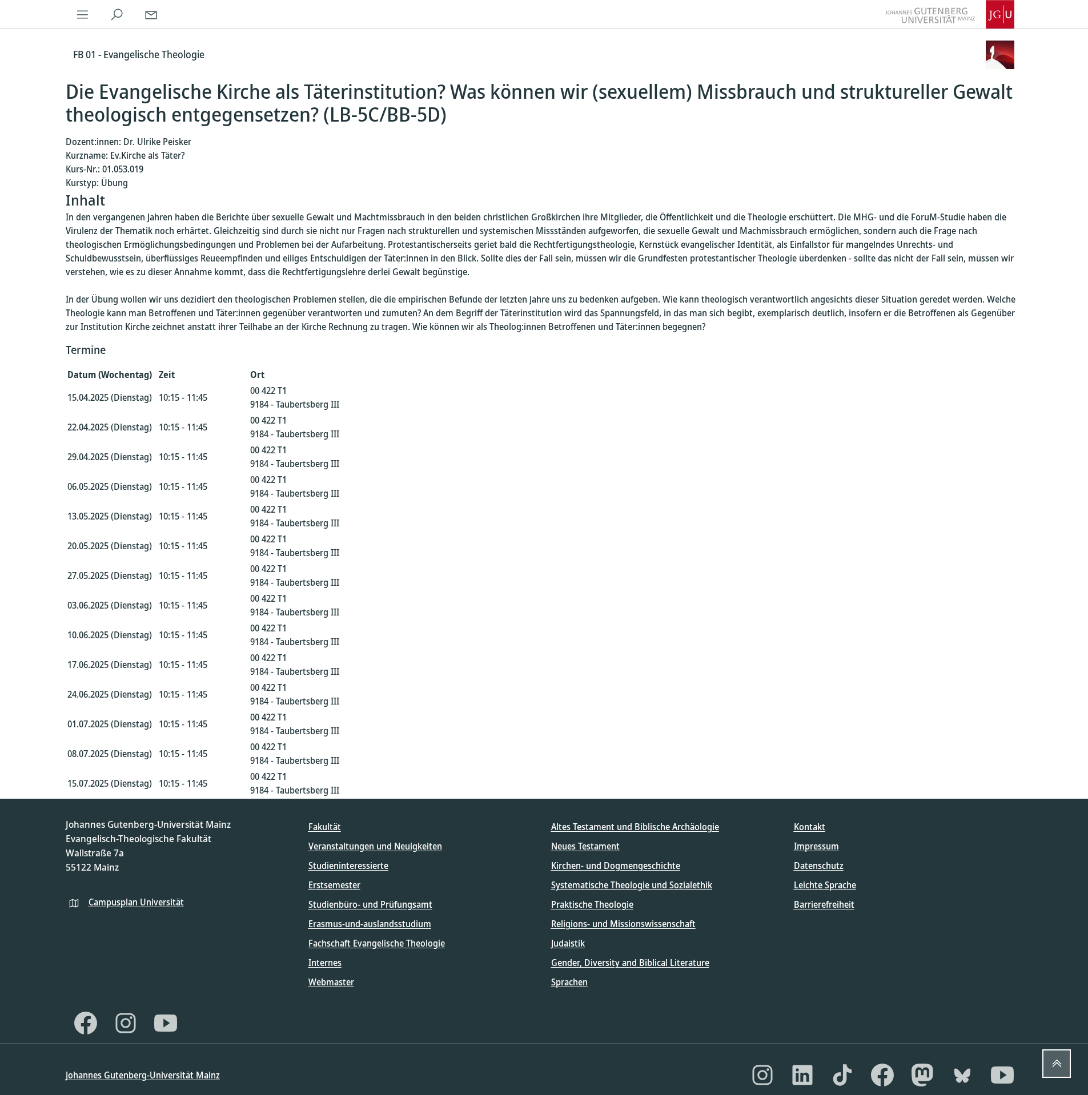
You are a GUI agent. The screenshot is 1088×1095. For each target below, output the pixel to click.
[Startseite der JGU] (949, 14)
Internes (325, 962)
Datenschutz (819, 865)
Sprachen (569, 982)
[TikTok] (842, 1075)
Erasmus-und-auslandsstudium (369, 923)
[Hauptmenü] (83, 14)
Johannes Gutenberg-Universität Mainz (143, 1075)
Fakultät (324, 826)
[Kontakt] (151, 14)
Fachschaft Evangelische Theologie (376, 943)
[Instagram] (125, 1023)
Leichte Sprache (825, 885)
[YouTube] (165, 1023)
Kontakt (809, 826)
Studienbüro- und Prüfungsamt (370, 904)
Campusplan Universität (136, 902)
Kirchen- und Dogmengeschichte (615, 865)
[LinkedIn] (802, 1075)
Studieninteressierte (348, 865)
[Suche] (117, 14)
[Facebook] (85, 1023)
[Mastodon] (922, 1075)
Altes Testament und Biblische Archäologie (635, 826)
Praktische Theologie (592, 904)
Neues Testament (585, 846)
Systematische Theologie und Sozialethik (631, 885)
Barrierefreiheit (824, 904)
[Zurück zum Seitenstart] (1056, 1063)
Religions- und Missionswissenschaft (623, 923)
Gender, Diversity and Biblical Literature (630, 962)
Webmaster (331, 982)
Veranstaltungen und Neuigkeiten (375, 846)
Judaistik (568, 943)
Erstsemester (334, 885)
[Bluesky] (962, 1075)
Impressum (816, 846)
